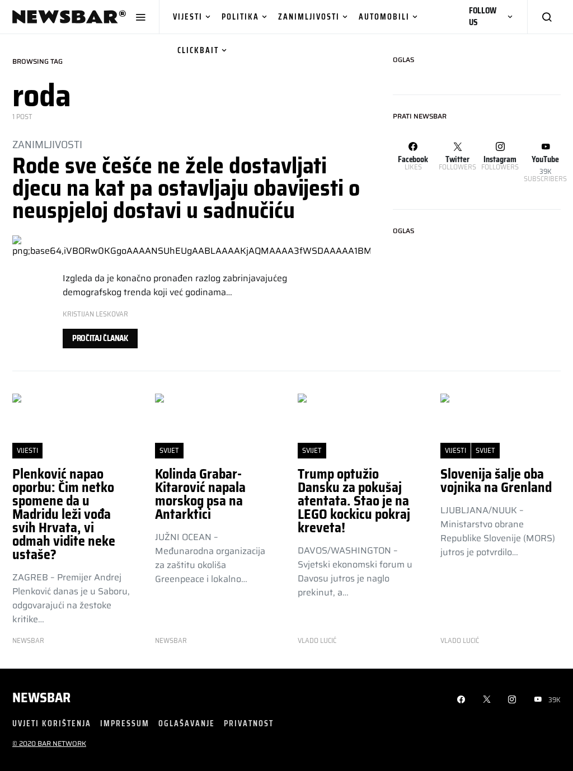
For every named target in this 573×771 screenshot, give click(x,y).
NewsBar (28, 640)
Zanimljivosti (309, 16)
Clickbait (198, 50)
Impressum (124, 723)
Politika (240, 16)
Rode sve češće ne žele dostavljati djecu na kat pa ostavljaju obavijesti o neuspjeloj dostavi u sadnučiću (186, 188)
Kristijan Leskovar (95, 314)
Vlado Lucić (317, 640)
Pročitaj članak (100, 338)
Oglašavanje (186, 723)
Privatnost (249, 723)
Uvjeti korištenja (51, 723)
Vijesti (188, 16)
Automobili (384, 16)
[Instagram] (512, 699)
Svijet (169, 450)
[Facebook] (461, 699)
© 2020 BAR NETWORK (49, 743)
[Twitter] (486, 699)
